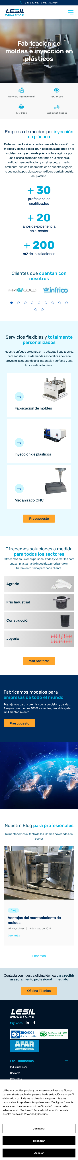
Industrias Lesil (18, 1067)
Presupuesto (39, 518)
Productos (16, 1079)
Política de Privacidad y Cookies (30, 1114)
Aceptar (39, 1153)
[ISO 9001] (24, 1034)
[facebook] (34, 1023)
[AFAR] (24, 1046)
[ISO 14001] (53, 1034)
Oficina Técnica (39, 991)
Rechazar (39, 1140)
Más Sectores (39, 661)
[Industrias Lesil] (15, 12)
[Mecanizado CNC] (19, 492)
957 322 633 (32, 2)
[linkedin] (27, 1023)
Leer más (14, 935)
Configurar (39, 1128)
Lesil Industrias (22, 1061)
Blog (13, 910)
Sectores (15, 1073)
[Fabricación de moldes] (19, 400)
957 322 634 (50, 2)
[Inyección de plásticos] (19, 446)
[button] (11, 303)
